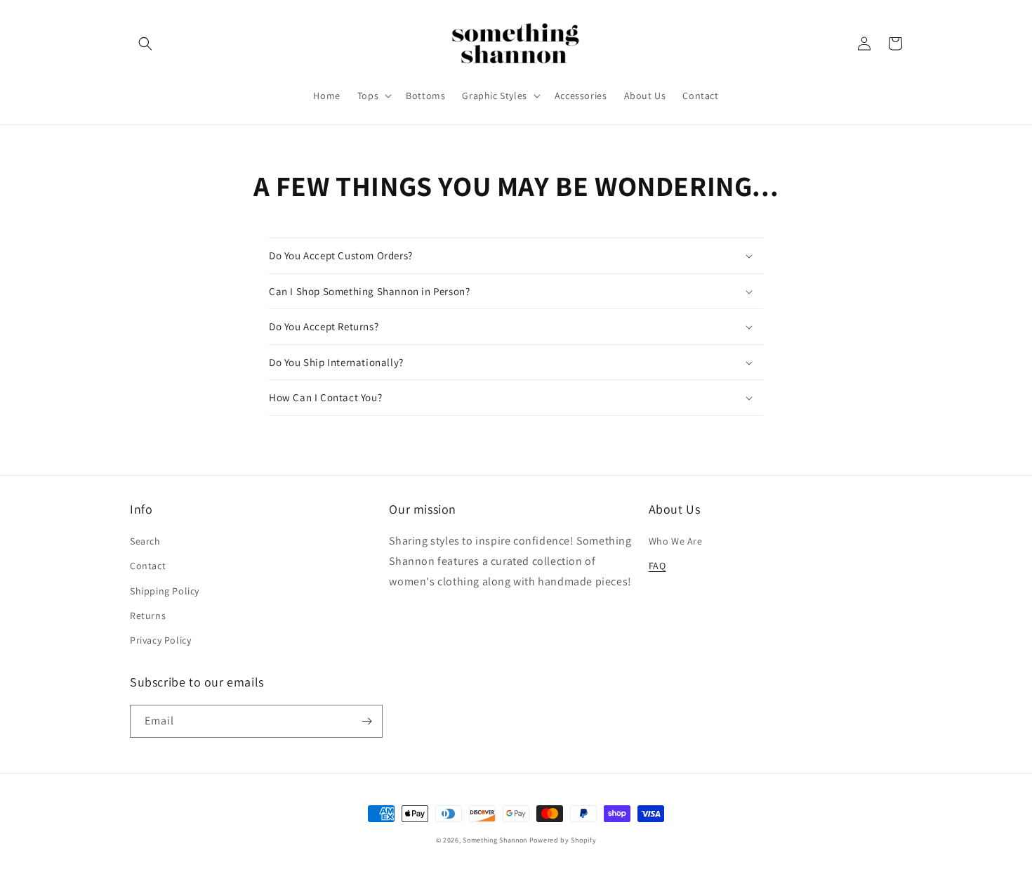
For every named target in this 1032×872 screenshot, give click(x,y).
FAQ (657, 565)
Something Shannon (495, 840)
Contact (148, 565)
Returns (148, 615)
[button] (145, 43)
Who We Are (676, 541)
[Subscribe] (366, 721)
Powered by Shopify (563, 840)
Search (145, 541)
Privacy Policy (160, 640)
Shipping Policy (164, 591)
